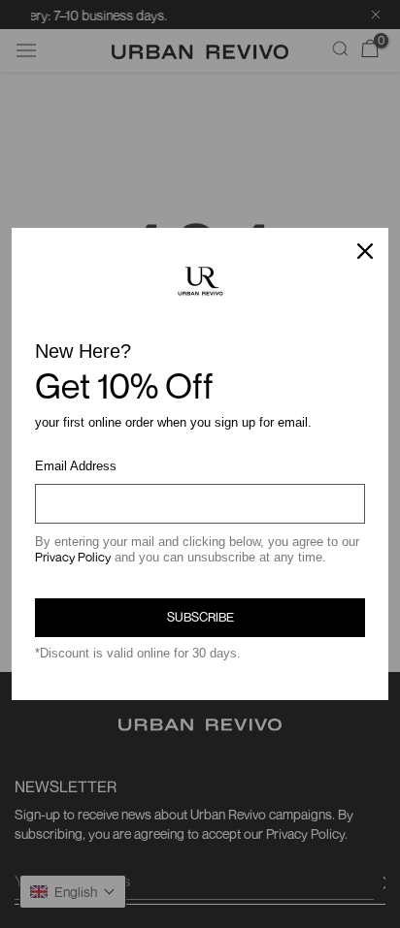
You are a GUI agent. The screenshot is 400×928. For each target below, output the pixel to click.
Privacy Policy (73, 556)
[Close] (365, 251)
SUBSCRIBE (200, 616)
